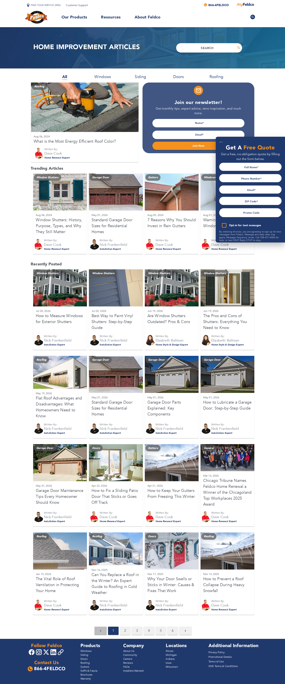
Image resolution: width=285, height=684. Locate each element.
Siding (140, 77)
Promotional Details (220, 657)
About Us (128, 651)
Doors (178, 77)
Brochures (86, 675)
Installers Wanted (133, 671)
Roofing (216, 77)
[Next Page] (185, 631)
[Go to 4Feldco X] (46, 652)
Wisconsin (172, 667)
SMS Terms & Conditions (223, 666)
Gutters (84, 667)
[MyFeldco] (245, 5)
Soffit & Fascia (88, 671)
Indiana (170, 659)
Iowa (168, 663)
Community (130, 655)
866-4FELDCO (49, 669)
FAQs (126, 667)
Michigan (171, 655)
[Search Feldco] (252, 17)
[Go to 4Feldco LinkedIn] (53, 652)
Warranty (85, 679)
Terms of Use (216, 661)
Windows (102, 77)
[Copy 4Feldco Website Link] (61, 652)
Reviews (128, 663)
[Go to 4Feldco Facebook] (32, 652)
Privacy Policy (216, 652)
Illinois (169, 651)
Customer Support (77, 5)
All (64, 77)
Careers (127, 659)
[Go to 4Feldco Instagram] (39, 652)
